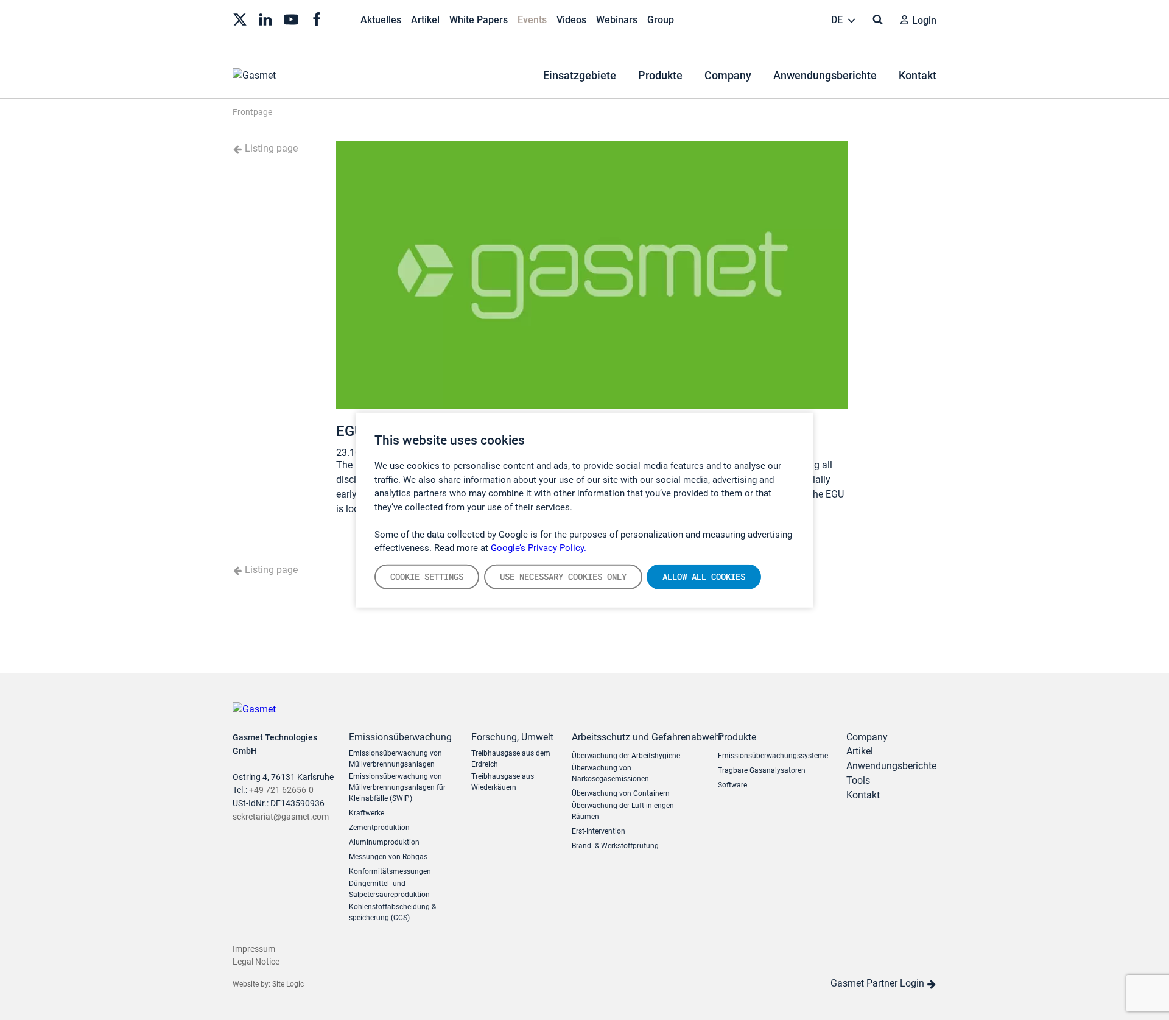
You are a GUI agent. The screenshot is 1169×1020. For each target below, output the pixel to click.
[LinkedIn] (265, 18)
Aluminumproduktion (384, 842)
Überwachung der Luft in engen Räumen (623, 811)
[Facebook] (316, 18)
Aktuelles (380, 20)
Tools (858, 780)
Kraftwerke (366, 813)
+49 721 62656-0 (281, 790)
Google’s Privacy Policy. (538, 548)
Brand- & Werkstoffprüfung (615, 846)
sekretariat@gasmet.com (281, 817)
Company (727, 75)
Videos (571, 20)
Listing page (270, 148)
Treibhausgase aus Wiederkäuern (502, 782)
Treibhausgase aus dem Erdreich (510, 759)
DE (838, 20)
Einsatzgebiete (579, 75)
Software (732, 785)
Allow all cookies (703, 576)
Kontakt (917, 75)
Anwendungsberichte (825, 75)
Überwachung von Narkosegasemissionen (610, 773)
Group (660, 20)
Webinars (616, 20)
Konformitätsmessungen (390, 871)
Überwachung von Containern (621, 793)
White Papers (478, 20)
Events (532, 20)
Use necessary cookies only (563, 576)
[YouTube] (291, 18)
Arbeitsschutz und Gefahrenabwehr (636, 737)
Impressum (254, 949)
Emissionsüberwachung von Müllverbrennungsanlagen (395, 759)
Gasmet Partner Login (878, 983)
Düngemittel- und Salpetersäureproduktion (389, 889)
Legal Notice (256, 962)
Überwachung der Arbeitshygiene (626, 755)
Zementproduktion (379, 827)
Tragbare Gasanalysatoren (762, 770)
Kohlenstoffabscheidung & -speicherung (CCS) (394, 912)
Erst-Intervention (598, 831)
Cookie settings (426, 576)
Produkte (660, 75)
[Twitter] (240, 18)
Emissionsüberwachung (400, 737)
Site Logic (288, 984)
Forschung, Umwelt (512, 737)
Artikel (425, 20)
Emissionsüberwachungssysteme (773, 755)
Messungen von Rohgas (388, 857)
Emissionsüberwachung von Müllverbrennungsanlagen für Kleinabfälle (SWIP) (397, 787)
